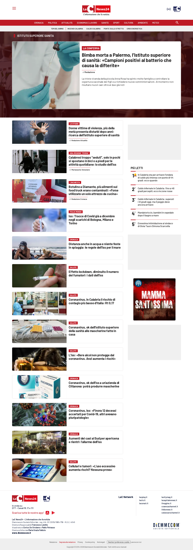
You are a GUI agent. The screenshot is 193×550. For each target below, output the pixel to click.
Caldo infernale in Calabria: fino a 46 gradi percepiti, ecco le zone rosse (156, 189)
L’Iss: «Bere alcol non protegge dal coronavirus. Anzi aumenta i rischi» (92, 356)
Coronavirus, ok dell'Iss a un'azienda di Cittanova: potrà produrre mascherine (94, 384)
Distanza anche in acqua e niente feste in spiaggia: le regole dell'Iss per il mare (95, 245)
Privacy (80, 542)
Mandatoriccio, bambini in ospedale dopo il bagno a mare (156, 214)
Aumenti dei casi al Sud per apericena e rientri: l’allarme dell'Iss (94, 440)
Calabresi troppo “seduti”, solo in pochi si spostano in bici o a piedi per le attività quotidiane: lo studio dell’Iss (94, 160)
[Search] (177, 22)
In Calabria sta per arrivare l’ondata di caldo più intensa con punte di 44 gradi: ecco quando (155, 177)
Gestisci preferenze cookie (118, 542)
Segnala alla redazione (67, 542)
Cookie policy (90, 542)
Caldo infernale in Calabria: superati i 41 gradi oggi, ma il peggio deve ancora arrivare (156, 202)
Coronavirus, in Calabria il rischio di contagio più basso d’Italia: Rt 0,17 (92, 301)
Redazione (53, 542)
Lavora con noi (136, 542)
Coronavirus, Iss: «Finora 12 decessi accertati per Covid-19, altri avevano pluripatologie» (92, 414)
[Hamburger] (13, 8)
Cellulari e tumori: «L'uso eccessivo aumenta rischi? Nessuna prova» (92, 467)
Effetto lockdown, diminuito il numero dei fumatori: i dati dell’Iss (94, 273)
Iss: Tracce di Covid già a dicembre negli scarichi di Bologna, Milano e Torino (92, 219)
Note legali (101, 542)
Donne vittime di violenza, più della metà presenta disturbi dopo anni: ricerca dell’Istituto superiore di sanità (94, 131)
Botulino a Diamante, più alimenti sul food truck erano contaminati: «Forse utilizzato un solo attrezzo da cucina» (93, 190)
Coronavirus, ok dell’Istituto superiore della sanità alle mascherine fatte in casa (94, 330)
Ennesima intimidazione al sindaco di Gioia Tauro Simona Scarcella (155, 224)
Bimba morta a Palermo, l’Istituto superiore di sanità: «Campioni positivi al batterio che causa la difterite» (127, 60)
